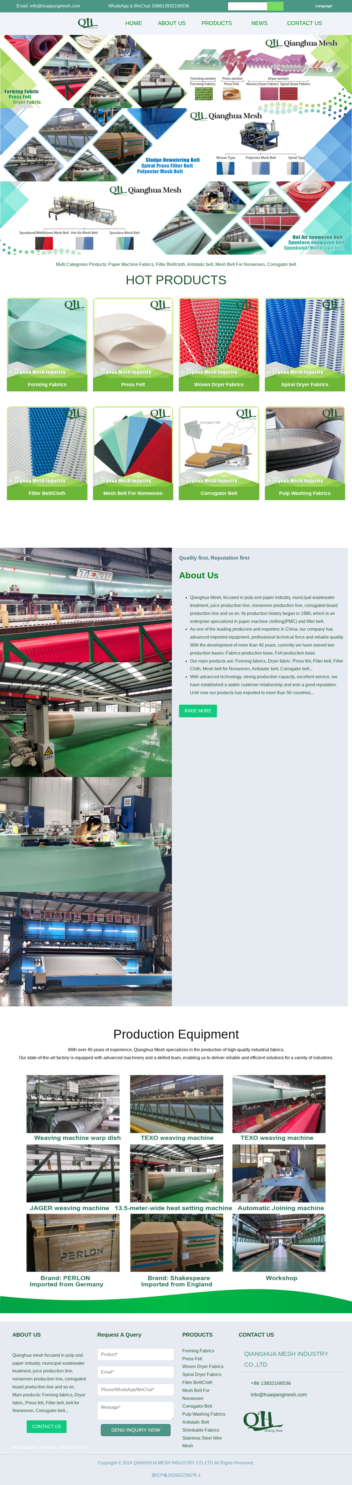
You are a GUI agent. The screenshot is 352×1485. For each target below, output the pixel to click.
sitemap (48, 1447)
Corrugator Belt (197, 1406)
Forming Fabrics (198, 1350)
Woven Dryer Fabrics (203, 1366)
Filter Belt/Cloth (197, 1382)
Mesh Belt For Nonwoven (196, 1394)
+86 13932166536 (271, 1383)
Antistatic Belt (195, 1422)
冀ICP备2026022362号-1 (176, 1475)
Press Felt (192, 1358)
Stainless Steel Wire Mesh (202, 1442)
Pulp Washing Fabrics (203, 1414)
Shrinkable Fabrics (200, 1430)
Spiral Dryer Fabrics (201, 1374)
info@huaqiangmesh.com (279, 1394)
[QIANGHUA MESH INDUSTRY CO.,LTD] (88, 23)
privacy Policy (73, 1447)
